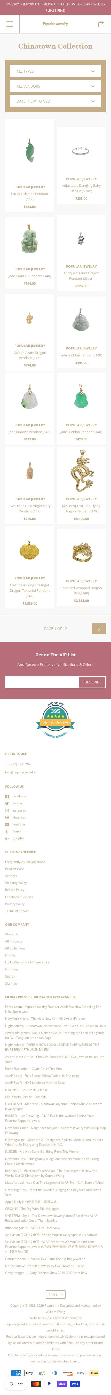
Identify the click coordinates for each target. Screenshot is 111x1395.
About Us (11, 934)
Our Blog (11, 969)
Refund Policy (14, 889)
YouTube (18, 824)
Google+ (18, 838)
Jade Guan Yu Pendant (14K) (30, 276)
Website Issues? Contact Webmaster (55, 1318)
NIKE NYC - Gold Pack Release (26, 1090)
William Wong (55, 1312)
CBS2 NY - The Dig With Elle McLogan (32, 1208)
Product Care (14, 869)
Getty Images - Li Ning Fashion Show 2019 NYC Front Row (46, 1273)
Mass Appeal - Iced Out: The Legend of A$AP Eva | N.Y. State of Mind (54, 1182)
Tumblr (17, 831)
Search (10, 976)
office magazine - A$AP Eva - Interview (32, 1228)
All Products (13, 941)
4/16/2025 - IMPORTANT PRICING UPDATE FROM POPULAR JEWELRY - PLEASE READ (55, 7)
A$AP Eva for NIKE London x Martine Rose (35, 1082)
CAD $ (53, 1294)
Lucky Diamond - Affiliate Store (27, 962)
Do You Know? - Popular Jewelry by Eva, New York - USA (44, 1266)
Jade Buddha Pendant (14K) (81, 355)
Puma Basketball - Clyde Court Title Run (33, 1068)
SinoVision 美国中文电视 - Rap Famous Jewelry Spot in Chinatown (51, 1235)
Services (11, 876)
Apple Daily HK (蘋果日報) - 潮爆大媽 (31, 1201)
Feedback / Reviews (19, 897)
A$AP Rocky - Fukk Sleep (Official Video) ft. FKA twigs (42, 1075)
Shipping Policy (16, 882)
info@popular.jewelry (20, 772)
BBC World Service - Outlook (25, 1097)
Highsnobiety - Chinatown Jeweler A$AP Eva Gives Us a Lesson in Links (55, 1026)
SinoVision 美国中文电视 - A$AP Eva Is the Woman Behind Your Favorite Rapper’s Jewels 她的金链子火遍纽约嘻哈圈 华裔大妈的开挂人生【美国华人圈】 (54, 1247)
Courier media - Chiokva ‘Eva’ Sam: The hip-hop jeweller (45, 1259)
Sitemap (11, 983)
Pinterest (18, 817)
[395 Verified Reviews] (55, 740)
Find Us (10, 955)
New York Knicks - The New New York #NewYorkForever (45, 1018)
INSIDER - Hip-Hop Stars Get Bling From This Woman (42, 1151)
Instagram (19, 810)
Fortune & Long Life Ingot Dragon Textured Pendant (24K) (30, 590)
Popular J (51, 1305)
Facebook (19, 796)
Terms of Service (17, 911)
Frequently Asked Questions (25, 862)
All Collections (15, 948)
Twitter (17, 803)
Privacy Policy (15, 904)
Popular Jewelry (29, 186)
